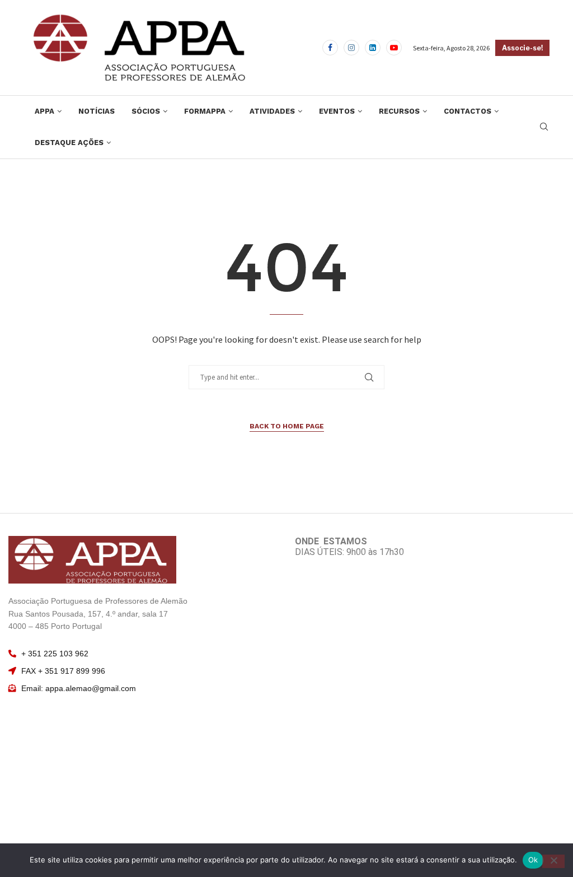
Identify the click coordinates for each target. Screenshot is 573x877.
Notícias (96, 111)
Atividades (272, 111)
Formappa (205, 111)
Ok (533, 859)
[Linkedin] (373, 47)
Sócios (145, 111)
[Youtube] (394, 47)
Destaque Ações (69, 142)
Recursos (399, 111)
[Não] (553, 861)
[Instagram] (351, 47)
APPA (44, 111)
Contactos (467, 111)
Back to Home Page (287, 426)
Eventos (337, 111)
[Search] (543, 128)
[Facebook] (330, 47)
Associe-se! (522, 48)
